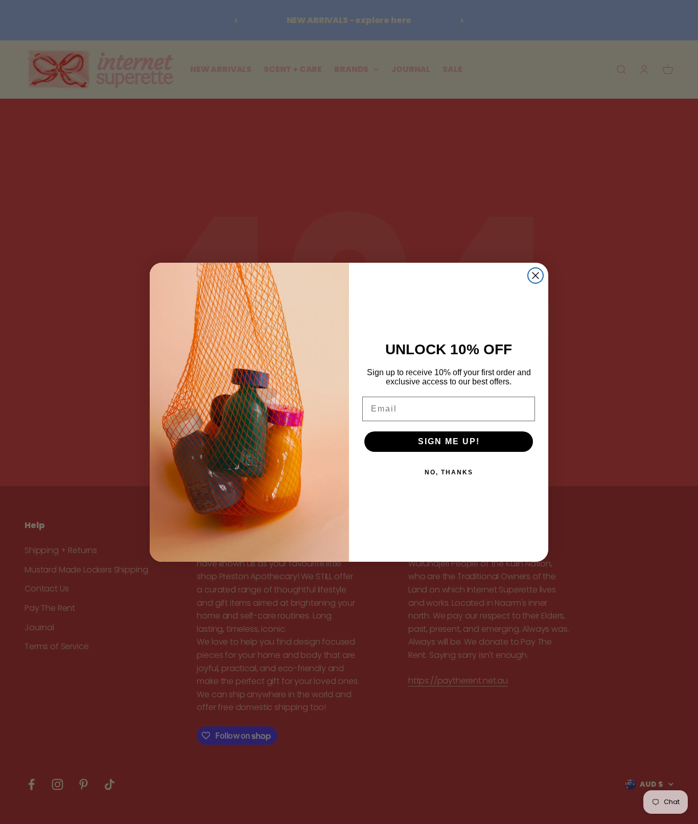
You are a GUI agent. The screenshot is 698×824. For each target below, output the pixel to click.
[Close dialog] (535, 275)
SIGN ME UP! (449, 441)
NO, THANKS (449, 472)
